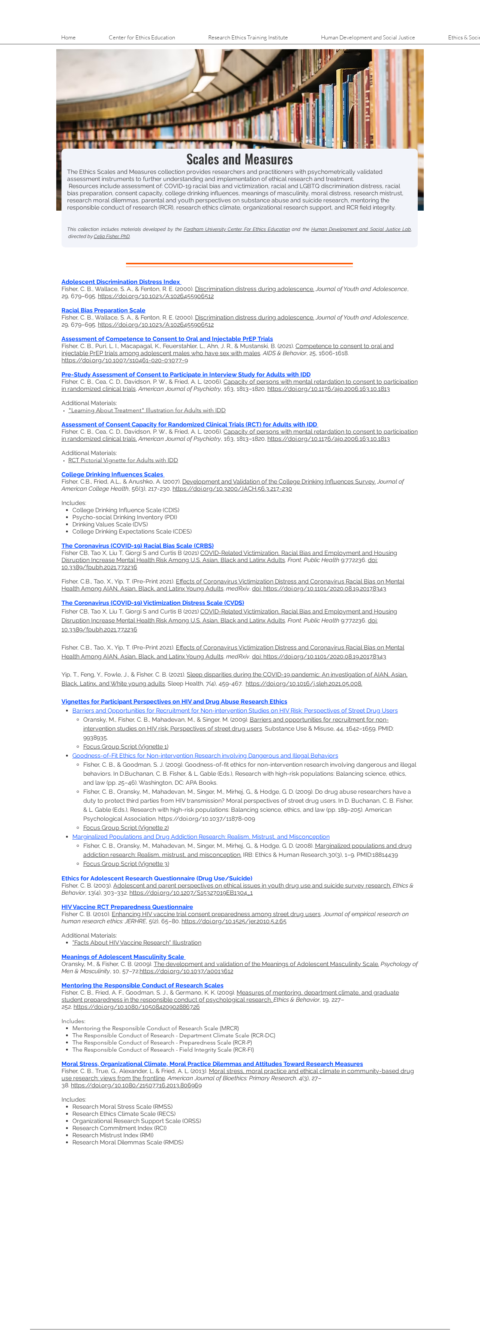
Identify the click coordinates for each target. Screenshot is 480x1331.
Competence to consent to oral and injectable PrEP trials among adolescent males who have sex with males (228, 349)
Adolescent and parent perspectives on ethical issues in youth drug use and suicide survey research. (252, 885)
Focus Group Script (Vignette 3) (126, 863)
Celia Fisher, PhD (112, 236)
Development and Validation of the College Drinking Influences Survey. (279, 481)
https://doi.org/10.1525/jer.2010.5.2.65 (234, 921)
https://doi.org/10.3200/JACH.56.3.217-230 (232, 488)
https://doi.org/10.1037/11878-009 (206, 818)
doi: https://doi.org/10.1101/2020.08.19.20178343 (319, 588)
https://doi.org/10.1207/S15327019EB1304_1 (191, 892)
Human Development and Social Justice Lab (361, 229)
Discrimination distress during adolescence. (254, 288)
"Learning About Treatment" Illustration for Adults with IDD (147, 410)
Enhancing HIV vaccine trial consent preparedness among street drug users (216, 914)
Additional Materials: (89, 403)
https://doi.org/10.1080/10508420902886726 (137, 1006)
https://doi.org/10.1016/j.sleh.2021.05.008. (304, 683)
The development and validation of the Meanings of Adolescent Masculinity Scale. (266, 964)
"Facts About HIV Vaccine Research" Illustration (136, 942)
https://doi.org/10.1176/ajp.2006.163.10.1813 (328, 388)
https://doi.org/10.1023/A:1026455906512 (156, 296)
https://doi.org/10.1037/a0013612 (186, 971)
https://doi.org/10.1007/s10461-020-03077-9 (125, 360)
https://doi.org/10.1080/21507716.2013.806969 (136, 1085)
